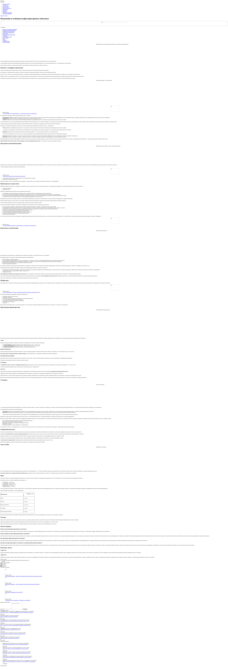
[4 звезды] (15, 560)
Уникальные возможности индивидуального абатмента (14, 176)
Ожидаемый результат (7, 36)
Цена (4, 39)
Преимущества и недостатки (8, 31)
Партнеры (5, 10)
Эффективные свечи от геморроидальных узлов (10, 629)
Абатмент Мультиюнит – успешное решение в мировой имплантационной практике (22, 584)
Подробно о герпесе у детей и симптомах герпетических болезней (16, 652)
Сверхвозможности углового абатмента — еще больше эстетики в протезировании (20, 113)
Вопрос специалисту (7, 8)
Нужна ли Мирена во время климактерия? (9, 616)
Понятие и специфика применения (10, 29)
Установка (5, 35)
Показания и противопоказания (9, 30)
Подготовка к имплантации (8, 32)
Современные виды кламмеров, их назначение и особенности (17, 600)
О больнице (5, 5)
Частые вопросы (6, 41)
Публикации (5, 9)
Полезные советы (6, 42)
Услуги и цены (6, 6)
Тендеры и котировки (7, 13)
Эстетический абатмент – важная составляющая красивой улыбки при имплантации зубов (21, 292)
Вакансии (5, 11)
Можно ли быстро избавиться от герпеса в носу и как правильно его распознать (19, 661)
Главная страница (6, 4)
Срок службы (5, 37)
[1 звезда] (2, 560)
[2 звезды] (7, 560)
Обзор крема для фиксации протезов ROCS (14, 592)
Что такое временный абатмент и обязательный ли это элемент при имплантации (19, 225)
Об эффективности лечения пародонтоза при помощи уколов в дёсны (14, 621)
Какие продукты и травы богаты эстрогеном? (9, 638)
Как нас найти (6, 7)
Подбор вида (5, 33)
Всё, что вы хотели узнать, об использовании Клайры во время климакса (15, 625)
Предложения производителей (9, 34)
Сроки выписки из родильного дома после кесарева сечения (12, 633)
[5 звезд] (20, 560)
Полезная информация (7, 12)
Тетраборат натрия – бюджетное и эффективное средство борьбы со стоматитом (16, 612)
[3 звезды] (11, 560)
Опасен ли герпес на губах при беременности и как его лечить (15, 648)
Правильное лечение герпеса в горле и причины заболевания (15, 644)
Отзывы (4, 40)
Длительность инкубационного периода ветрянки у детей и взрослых (17, 657)
